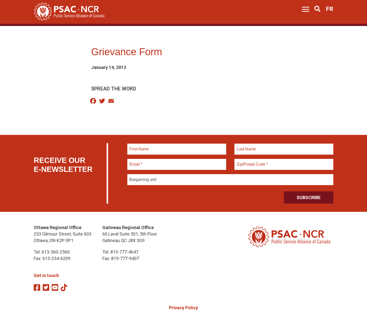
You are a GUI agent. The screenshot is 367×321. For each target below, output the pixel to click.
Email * (135, 161)
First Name (139, 146)
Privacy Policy (183, 307)
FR (329, 8)
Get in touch (46, 275)
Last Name (245, 146)
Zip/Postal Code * (251, 161)
